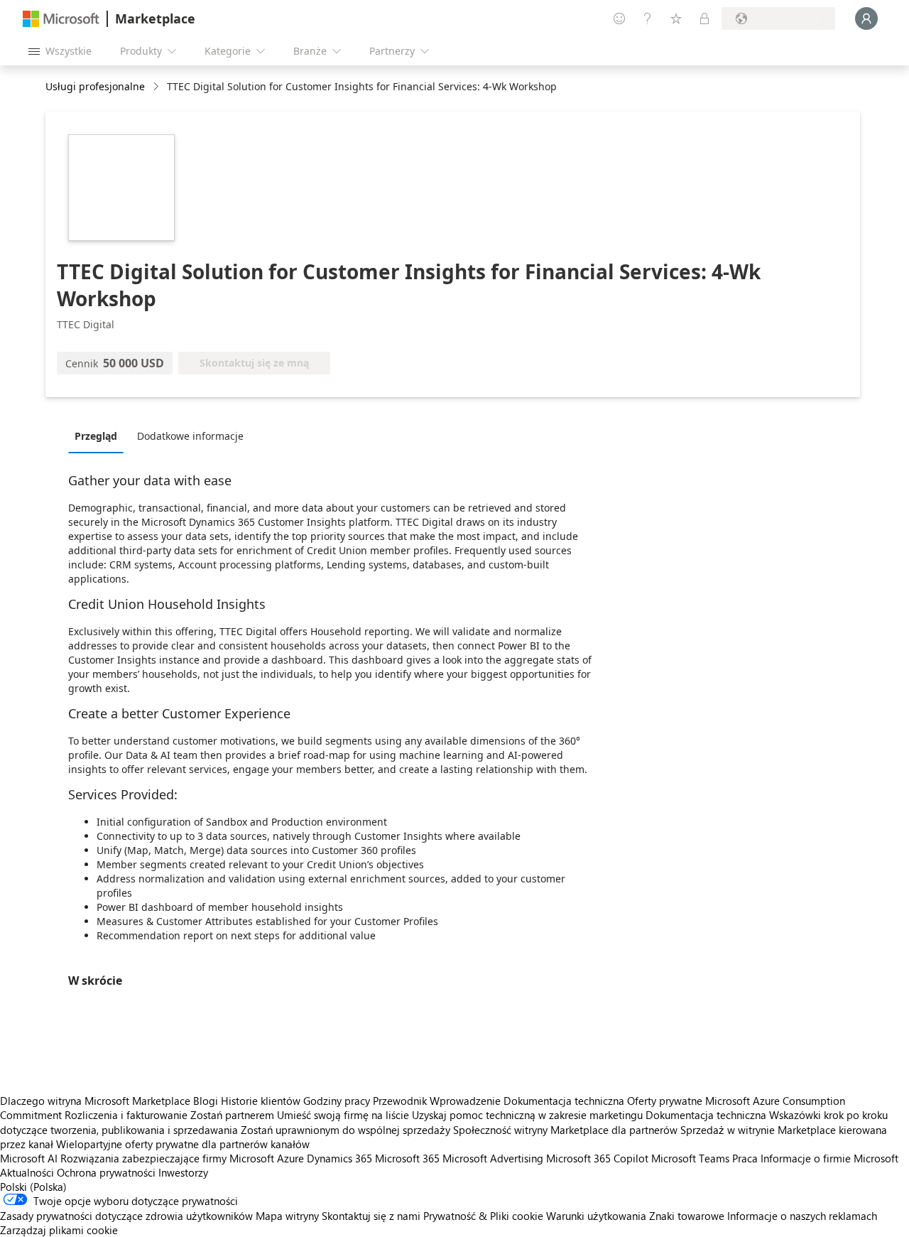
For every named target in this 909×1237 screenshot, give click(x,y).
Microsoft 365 (407, 1158)
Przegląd (96, 436)
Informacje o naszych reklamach (802, 1216)
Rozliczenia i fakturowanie (126, 1115)
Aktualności (27, 1172)
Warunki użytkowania (596, 1216)
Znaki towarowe (686, 1216)
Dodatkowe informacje (190, 436)
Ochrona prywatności (106, 1172)
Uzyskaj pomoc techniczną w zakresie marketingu (527, 1115)
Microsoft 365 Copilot (597, 1158)
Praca (745, 1158)
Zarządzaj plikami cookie (59, 1230)
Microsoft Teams (690, 1158)
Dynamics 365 (339, 1158)
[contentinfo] (157, 87)
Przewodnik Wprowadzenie (437, 1100)
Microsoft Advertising (492, 1158)
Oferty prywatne (664, 1100)
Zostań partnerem (232, 1115)
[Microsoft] (61, 19)
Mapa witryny (287, 1216)
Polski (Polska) (33, 1186)
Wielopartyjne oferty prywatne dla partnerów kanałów (183, 1144)
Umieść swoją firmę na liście (343, 1115)
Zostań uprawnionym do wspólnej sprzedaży (345, 1130)
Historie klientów (260, 1100)
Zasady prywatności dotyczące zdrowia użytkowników (126, 1216)
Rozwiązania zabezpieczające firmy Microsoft (167, 1158)
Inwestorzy (183, 1172)
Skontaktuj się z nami (371, 1216)
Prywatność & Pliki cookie (483, 1216)
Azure (290, 1158)
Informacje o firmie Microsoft (829, 1158)
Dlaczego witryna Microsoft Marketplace (95, 1100)
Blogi (205, 1100)
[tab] (99, 435)
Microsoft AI (29, 1158)
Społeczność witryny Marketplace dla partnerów (565, 1130)
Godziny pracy (336, 1100)
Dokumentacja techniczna (564, 1100)
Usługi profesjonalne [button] (95, 86)
